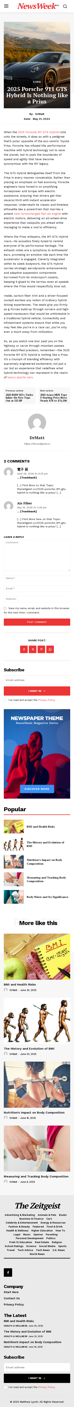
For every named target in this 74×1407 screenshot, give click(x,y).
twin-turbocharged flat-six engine (38, 213)
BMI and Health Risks (41, 826)
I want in (34, 691)
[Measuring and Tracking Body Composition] (14, 879)
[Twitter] (32, 649)
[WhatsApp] (50, 649)
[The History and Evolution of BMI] (14, 844)
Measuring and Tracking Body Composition (46, 879)
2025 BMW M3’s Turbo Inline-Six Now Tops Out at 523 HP (19, 397)
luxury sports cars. (20, 377)
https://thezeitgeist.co (37, 443)
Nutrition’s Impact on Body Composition (34, 1112)
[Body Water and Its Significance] (14, 897)
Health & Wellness (15, 1325)
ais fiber (24, 503)
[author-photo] (6, 990)
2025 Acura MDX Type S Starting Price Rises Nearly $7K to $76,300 (53, 397)
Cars (37, 81)
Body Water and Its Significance (47, 897)
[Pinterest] (41, 649)
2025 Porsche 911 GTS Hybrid (38, 132)
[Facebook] (24, 649)
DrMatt (39, 113)
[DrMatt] (37, 423)
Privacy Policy (46, 700)
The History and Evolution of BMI (45, 844)
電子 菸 (22, 469)
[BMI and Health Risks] (14, 827)
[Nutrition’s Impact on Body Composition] (14, 862)
